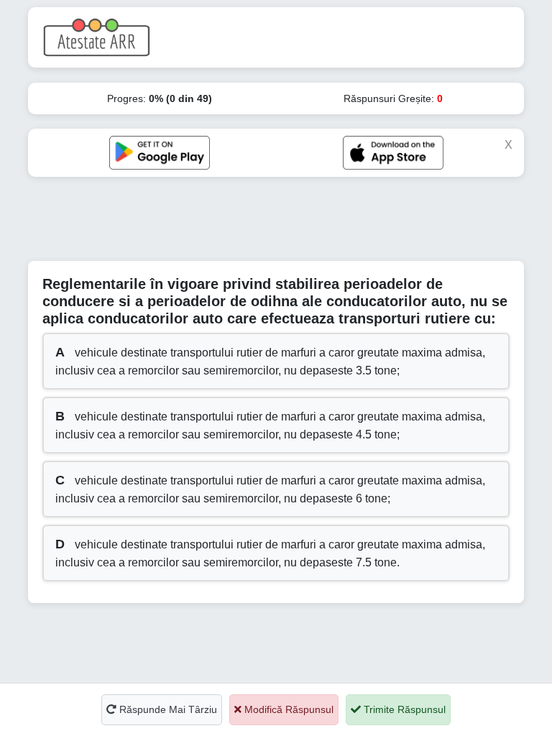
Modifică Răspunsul (288, 709)
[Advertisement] (289, 223)
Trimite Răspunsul (403, 709)
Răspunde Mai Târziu (166, 709)
